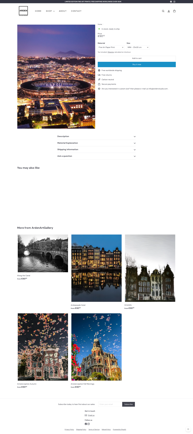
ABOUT (63, 11)
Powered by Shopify (119, 429)
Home (100, 24)
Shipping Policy (81, 429)
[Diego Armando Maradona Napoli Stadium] (29, 196)
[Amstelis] (150, 273)
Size (128, 43)
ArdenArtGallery (42, 227)
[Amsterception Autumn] (43, 352)
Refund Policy (106, 429)
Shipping (111, 52)
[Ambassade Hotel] (96, 273)
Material (101, 43)
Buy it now (137, 64)
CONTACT (76, 11)
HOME (38, 11)
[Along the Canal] (43, 258)
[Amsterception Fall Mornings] (96, 351)
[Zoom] (56, 77)
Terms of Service (94, 429)
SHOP (49, 11)
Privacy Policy (69, 429)
